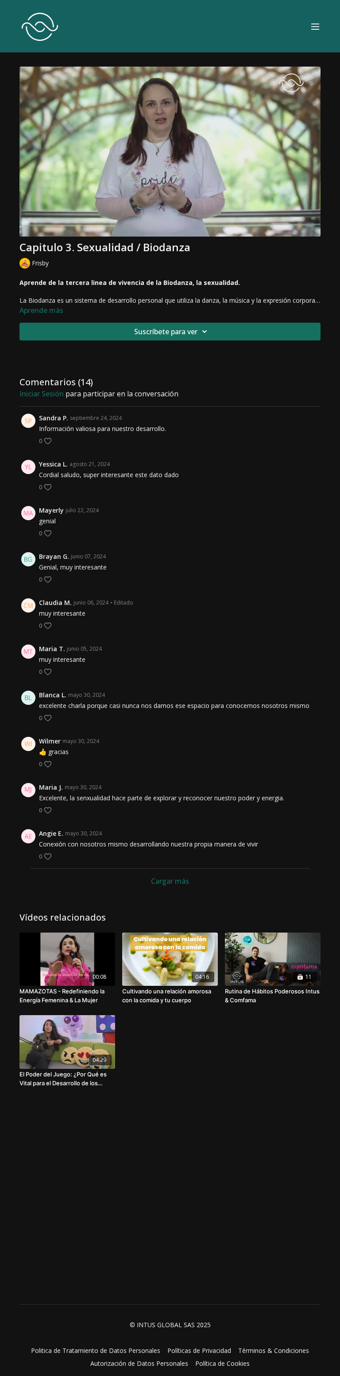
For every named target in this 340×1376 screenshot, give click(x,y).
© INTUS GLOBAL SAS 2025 (170, 1325)
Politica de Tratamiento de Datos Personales (95, 1350)
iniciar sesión (41, 394)
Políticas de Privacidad (199, 1350)
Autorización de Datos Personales (139, 1363)
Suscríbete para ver (165, 331)
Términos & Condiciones (273, 1350)
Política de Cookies (222, 1363)
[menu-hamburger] (315, 26)
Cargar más (170, 881)
